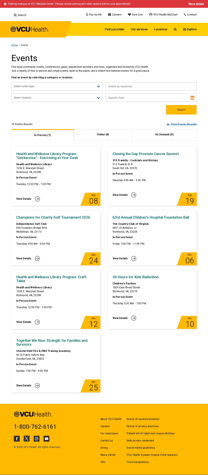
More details (196, 3)
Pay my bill (95, 14)
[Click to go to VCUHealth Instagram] (36, 439)
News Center (108, 454)
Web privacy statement (140, 440)
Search (21, 15)
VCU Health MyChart (165, 14)
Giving (104, 447)
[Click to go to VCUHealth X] (27, 438)
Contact (192, 14)
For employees (109, 433)
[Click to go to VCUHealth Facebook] (17, 439)
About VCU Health (110, 419)
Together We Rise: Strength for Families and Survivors (52, 342)
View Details (23, 198)
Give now (137, 14)
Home (14, 45)
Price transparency (138, 462)
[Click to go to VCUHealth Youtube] (46, 439)
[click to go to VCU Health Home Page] (29, 29)
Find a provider (114, 29)
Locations (160, 29)
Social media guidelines (141, 447)
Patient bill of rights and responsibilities (151, 433)
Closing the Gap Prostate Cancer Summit (146, 154)
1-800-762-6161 (35, 426)
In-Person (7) (42, 135)
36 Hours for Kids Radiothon (136, 277)
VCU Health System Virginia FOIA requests (152, 454)
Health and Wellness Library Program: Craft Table (51, 279)
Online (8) (103, 134)
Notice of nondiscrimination (143, 419)
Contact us (106, 440)
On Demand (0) (164, 134)
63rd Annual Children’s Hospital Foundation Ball (151, 217)
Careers (116, 14)
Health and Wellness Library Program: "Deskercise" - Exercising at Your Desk (47, 156)
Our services (139, 29)
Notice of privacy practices (143, 426)
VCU (102, 462)
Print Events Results (184, 124)
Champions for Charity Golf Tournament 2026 (53, 217)
